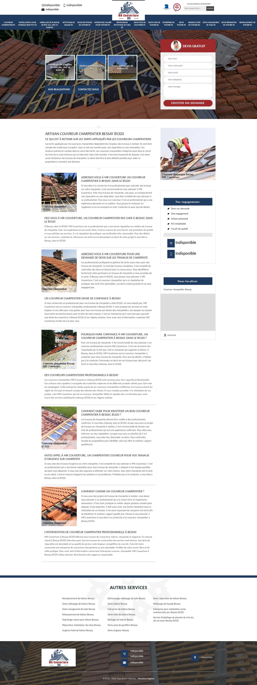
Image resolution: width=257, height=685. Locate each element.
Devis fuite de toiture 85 (154, 24)
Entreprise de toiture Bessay (121, 609)
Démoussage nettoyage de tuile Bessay (126, 598)
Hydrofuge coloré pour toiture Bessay (80, 620)
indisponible (52, 5)
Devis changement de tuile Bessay (78, 609)
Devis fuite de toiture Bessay (121, 614)
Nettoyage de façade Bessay (166, 604)
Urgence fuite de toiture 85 (194, 24)
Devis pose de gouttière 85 (140, 24)
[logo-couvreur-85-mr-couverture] (128, 10)
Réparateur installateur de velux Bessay (81, 625)
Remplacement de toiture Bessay (78, 598)
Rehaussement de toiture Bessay (78, 614)
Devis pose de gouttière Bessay (123, 625)
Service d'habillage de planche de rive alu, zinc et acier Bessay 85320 (173, 619)
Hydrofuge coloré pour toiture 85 (102, 24)
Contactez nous (88, 89)
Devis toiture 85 (181, 24)
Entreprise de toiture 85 (168, 24)
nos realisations (59, 89)
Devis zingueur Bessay (118, 630)
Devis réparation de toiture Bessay (170, 598)
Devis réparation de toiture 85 (229, 24)
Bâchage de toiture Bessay (120, 620)
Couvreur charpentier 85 (8, 24)
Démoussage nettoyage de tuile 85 (122, 25)
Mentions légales (146, 679)
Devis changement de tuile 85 (211, 24)
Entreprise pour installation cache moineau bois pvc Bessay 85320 (169, 611)
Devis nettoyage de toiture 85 (84, 24)
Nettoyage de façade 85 (69, 24)
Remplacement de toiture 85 (247, 24)
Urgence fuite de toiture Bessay (77, 630)
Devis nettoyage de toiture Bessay (78, 604)
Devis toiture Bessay (117, 604)
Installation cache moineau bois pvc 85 (27, 24)
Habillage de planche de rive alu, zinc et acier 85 (49, 25)
